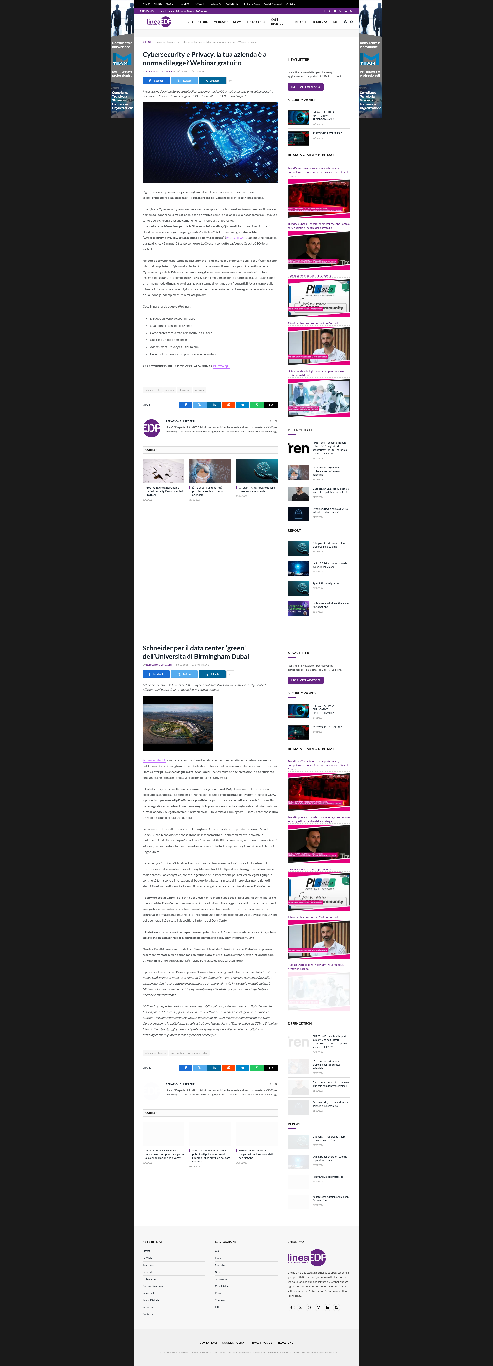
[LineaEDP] (159, 21)
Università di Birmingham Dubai (189, 1052)
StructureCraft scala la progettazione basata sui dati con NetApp (256, 1154)
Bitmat (146, 1250)
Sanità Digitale (233, 4)
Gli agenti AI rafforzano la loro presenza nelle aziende (257, 489)
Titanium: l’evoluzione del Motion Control (313, 323)
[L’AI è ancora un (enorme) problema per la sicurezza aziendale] (210, 471)
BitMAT (146, 4)
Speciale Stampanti (273, 4)
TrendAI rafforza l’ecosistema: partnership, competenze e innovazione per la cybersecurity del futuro (318, 172)
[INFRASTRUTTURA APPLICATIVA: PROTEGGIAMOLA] (298, 117)
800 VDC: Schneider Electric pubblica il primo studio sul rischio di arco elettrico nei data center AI (211, 1156)
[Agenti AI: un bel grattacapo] (298, 588)
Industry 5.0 (216, 4)
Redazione (148, 1307)
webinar (199, 389)
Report (300, 21)
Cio (190, 21)
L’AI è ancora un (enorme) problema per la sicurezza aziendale (207, 491)
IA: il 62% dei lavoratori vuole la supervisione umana (330, 565)
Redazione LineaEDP (159, 71)
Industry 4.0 (149, 1293)
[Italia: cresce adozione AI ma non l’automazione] (298, 608)
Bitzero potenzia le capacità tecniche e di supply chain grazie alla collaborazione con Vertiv (164, 1154)
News (237, 21)
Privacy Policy (261, 1342)
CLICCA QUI (221, 366)
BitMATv (158, 4)
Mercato (221, 21)
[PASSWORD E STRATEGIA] (298, 138)
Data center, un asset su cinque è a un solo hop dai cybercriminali (331, 490)
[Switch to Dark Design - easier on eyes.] (345, 21)
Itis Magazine (200, 4)
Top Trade (170, 4)
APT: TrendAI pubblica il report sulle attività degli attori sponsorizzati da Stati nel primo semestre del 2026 (330, 448)
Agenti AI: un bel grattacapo (328, 583)
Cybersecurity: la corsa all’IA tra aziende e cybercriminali (330, 510)
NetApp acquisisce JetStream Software (183, 11)
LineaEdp (148, 1272)
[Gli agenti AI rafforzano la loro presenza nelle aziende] (257, 471)
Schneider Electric (154, 760)
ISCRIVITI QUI (236, 237)
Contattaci (291, 4)
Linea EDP (184, 4)
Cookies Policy (233, 1342)
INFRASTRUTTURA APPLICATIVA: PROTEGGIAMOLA (323, 116)
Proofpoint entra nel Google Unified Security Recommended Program (164, 491)
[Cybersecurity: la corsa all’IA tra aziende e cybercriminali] (298, 514)
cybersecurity (153, 389)
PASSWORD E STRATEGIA (327, 133)
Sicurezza (319, 21)
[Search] (351, 22)
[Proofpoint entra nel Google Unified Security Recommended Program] (163, 471)
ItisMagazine (150, 1279)
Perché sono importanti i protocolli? (309, 275)
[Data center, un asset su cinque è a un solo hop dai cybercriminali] (298, 494)
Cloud (203, 21)
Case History (277, 22)
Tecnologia (256, 21)
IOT (335, 21)
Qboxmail (184, 389)
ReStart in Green (252, 4)
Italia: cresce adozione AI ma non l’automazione (331, 605)
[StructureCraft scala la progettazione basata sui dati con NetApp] (257, 1134)
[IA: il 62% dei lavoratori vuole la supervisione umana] (298, 568)
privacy (169, 389)
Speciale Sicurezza (153, 1286)
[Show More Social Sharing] (230, 80)
